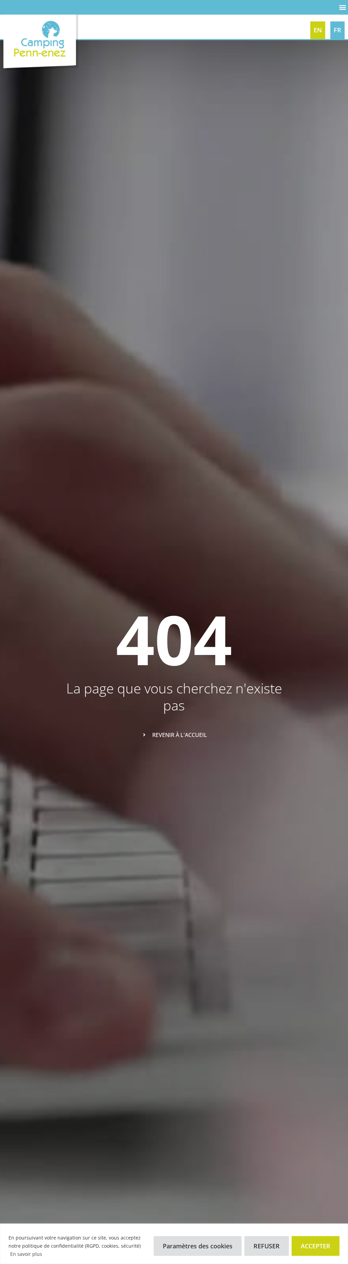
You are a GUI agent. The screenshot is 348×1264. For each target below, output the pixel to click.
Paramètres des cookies (197, 1246)
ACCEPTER (315, 1246)
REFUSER (267, 1246)
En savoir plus (26, 1254)
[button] (342, 5)
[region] (174, 1244)
